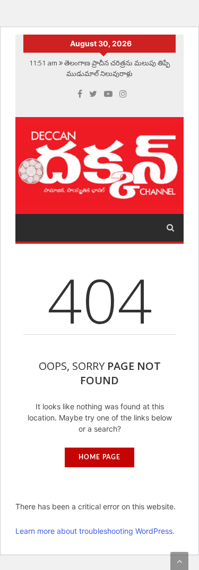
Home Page (99, 457)
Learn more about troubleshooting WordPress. (95, 530)
